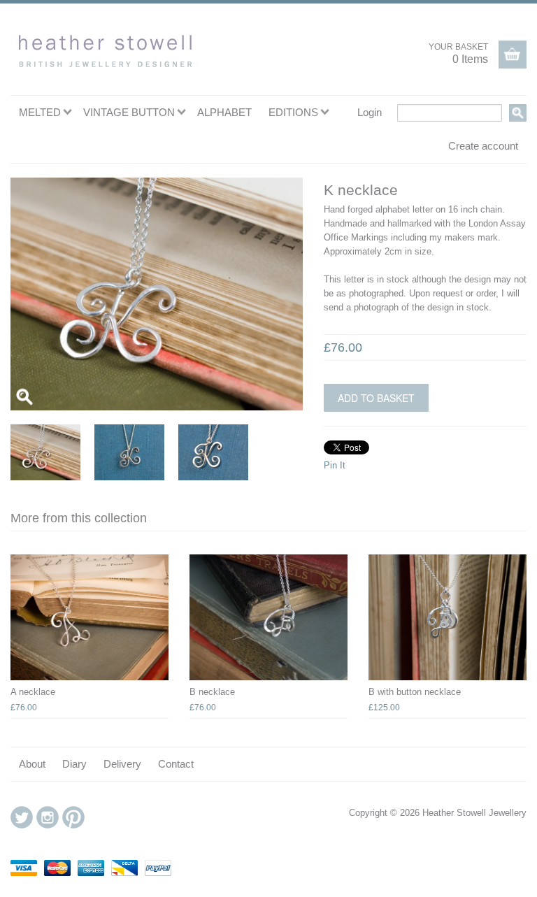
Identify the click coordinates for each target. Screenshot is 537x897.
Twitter (21, 817)
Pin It (334, 465)
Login (369, 112)
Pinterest (73, 817)
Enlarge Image (24, 396)
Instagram (47, 817)
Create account (483, 146)
